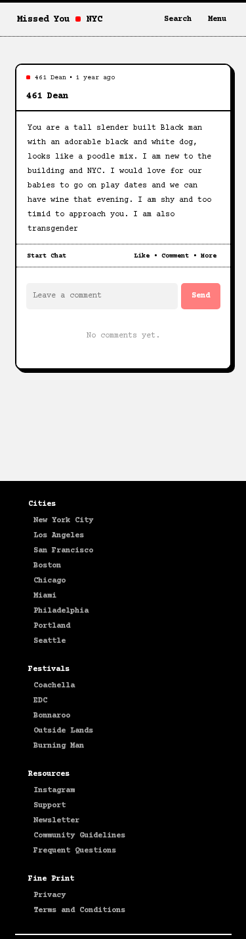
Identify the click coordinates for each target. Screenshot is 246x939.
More (208, 255)
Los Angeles (58, 535)
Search (178, 19)
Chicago (49, 581)
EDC (40, 701)
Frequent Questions (74, 851)
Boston (47, 566)
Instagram (54, 790)
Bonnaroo (51, 716)
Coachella (54, 685)
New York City (63, 520)
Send (201, 296)
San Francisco (63, 550)
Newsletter (56, 820)
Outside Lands (63, 731)
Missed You (43, 19)
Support (49, 805)
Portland (51, 626)
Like (142, 255)
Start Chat (46, 255)
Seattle (49, 641)
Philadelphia (61, 611)
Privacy (49, 895)
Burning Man (58, 746)
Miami (44, 596)
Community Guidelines (79, 836)
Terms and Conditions (79, 910)
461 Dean (50, 77)
